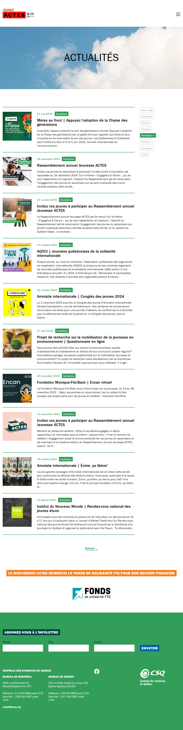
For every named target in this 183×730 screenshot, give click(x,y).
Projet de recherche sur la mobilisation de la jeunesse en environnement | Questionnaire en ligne (85, 339)
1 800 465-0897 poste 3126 (20, 698)
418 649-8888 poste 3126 (75, 693)
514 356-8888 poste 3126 (29, 693)
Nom (50, 642)
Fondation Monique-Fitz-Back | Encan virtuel (74, 382)
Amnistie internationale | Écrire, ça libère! (72, 465)
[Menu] (178, 15)
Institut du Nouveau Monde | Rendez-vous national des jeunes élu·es (84, 508)
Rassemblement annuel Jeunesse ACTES (72, 165)
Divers (145, 122)
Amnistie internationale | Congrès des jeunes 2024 (80, 296)
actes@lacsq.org (12, 707)
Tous (144, 154)
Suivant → (91, 548)
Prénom (7, 642)
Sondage (147, 148)
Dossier (146, 129)
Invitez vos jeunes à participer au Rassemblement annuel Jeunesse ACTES (85, 208)
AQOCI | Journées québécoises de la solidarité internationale (76, 253)
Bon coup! (147, 110)
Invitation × (148, 135)
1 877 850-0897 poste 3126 (66, 698)
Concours (147, 116)
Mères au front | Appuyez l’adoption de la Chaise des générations (82, 122)
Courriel (98, 642)
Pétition (146, 142)
